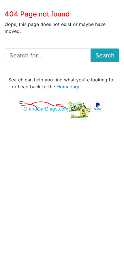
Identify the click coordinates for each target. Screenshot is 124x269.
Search (104, 55)
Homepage (68, 86)
